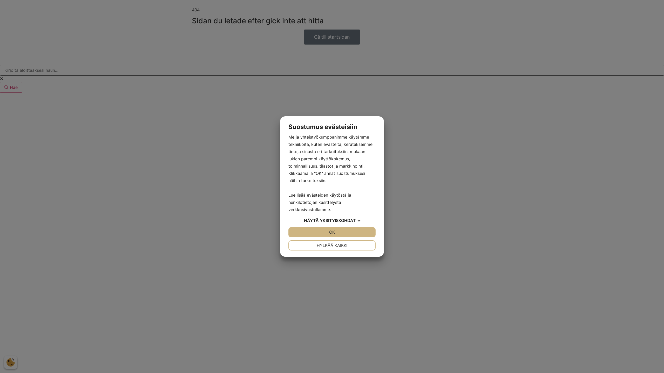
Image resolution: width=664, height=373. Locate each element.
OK (332, 232)
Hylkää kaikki (332, 245)
